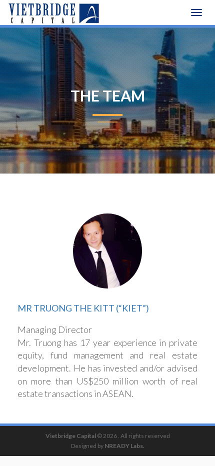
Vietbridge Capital (71, 436)
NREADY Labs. (124, 446)
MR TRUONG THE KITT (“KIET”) (83, 308)
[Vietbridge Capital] (54, 12)
